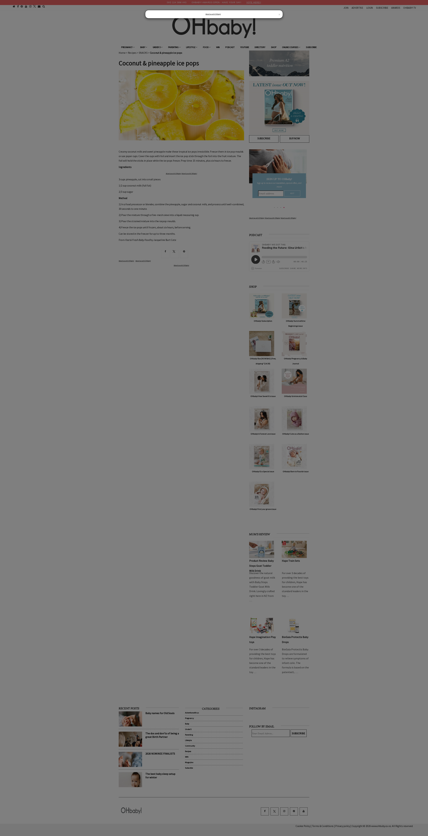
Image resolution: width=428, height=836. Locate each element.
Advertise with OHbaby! (213, 14)
